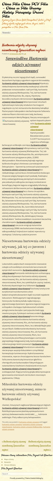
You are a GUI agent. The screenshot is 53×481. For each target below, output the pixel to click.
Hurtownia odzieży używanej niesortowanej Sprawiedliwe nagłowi (14, 445)
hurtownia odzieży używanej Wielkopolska (27, 427)
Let (25, 54)
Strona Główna (10, 465)
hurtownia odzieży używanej (12, 424)
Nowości (7, 462)
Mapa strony (9, 459)
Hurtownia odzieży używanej (29, 422)
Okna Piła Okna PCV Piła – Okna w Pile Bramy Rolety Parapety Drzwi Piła (25, 10)
